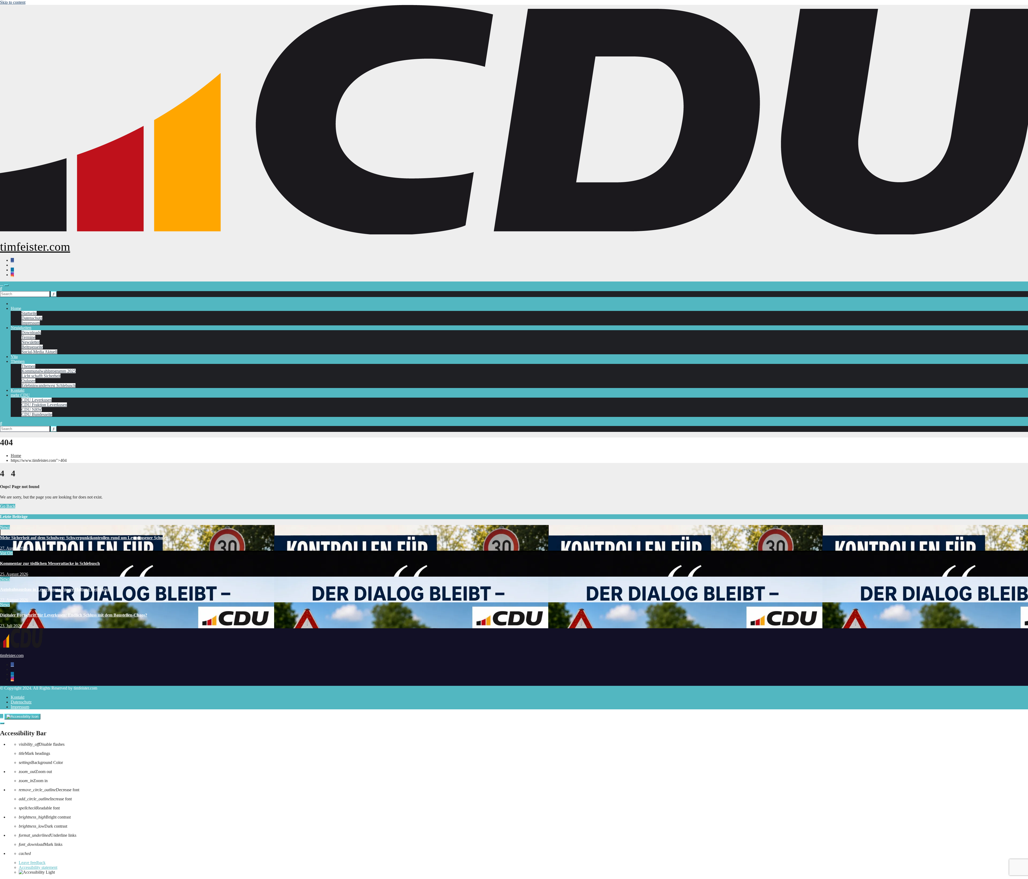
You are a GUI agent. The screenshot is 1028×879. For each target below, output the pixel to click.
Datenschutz (31, 318)
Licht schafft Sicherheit (41, 376)
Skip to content (12, 2)
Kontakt (17, 390)
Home (16, 308)
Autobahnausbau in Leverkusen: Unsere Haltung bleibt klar (54, 589)
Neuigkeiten (21, 327)
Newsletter (30, 342)
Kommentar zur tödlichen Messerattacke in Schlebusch (50, 563)
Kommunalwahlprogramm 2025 (48, 371)
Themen (18, 361)
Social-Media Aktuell (39, 351)
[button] (1, 288)
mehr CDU (20, 395)
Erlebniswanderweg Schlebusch (48, 385)
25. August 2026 (14, 574)
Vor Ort (6, 553)
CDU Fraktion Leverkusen (44, 404)
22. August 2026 (14, 600)
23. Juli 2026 (11, 625)
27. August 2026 (14, 548)
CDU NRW (31, 409)
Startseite (29, 313)
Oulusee (28, 380)
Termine (28, 337)
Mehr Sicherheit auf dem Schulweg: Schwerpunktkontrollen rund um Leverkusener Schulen (84, 537)
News (5, 527)
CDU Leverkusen (36, 400)
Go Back (7, 506)
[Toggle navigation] (6, 285)
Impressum (30, 323)
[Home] (1, 283)
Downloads (31, 332)
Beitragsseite (32, 347)
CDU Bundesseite (36, 414)
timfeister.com (35, 246)
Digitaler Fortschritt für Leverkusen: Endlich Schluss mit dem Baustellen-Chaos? (73, 615)
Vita (14, 356)
